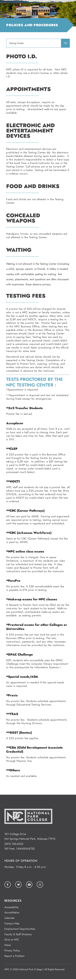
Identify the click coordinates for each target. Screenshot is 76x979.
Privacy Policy (12, 950)
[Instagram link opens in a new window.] (40, 884)
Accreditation (11, 912)
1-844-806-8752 (25, 849)
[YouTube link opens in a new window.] (29, 884)
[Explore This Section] (65, 43)
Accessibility (11, 907)
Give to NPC (11, 940)
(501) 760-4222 (13, 844)
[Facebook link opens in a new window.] (7, 884)
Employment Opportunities (19, 929)
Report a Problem (14, 956)
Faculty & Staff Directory (18, 934)
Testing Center (16, 43)
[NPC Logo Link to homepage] (28, 829)
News (7, 945)
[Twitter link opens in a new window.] (18, 884)
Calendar (9, 918)
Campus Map (11, 923)
